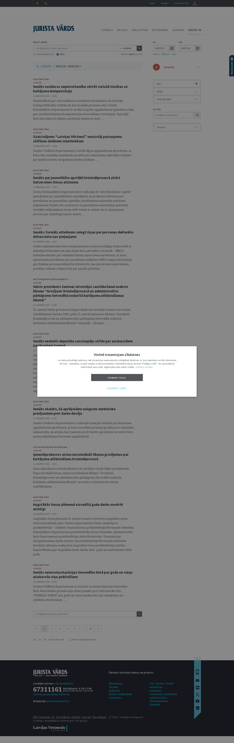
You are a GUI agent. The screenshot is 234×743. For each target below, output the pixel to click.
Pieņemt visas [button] (117, 377)
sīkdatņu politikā (144, 367)
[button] (117, 388)
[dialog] (117, 371)
